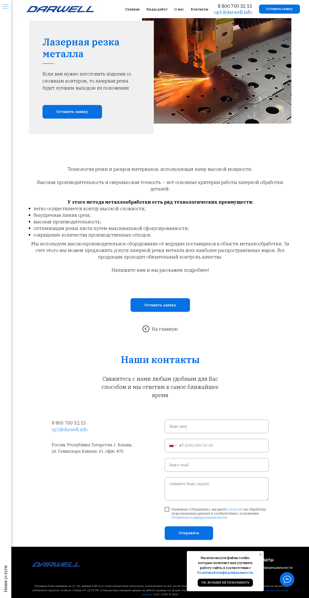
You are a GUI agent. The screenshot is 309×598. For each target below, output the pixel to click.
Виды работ (156, 9)
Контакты (199, 9)
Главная (132, 9)
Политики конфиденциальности (199, 517)
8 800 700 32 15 (235, 6)
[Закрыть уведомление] (260, 554)
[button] (279, 9)
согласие (235, 509)
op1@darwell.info (233, 12)
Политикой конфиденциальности (225, 573)
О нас (179, 9)
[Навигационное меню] (5, 7)
